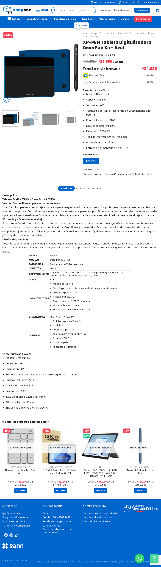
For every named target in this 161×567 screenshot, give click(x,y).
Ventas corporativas (14, 521)
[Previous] (8, 69)
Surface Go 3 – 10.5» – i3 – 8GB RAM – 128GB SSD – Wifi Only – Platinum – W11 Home (100, 473)
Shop (94, 33)
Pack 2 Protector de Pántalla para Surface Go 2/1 (61, 472)
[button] (139, 558)
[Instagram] (11, 535)
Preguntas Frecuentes (15, 517)
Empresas (81, 25)
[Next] (73, 69)
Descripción (66, 188)
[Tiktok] (16, 535)
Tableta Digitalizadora (142, 174)
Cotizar (90, 161)
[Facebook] (6, 535)
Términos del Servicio (135, 561)
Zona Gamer (89, 19)
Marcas (124, 19)
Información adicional (88, 188)
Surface (16, 19)
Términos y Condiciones (16, 525)
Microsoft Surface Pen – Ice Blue (140, 472)
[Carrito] (157, 10)
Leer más (20, 490)
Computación (107, 19)
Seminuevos (143, 19)
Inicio (85, 33)
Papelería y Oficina (65, 19)
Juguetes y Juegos (38, 19)
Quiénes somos (11, 513)
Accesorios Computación (131, 33)
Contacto (48, 513)
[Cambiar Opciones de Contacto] (154, 558)
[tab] (66, 188)
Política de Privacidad (107, 561)
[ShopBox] (16, 10)
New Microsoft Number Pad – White (20, 472)
